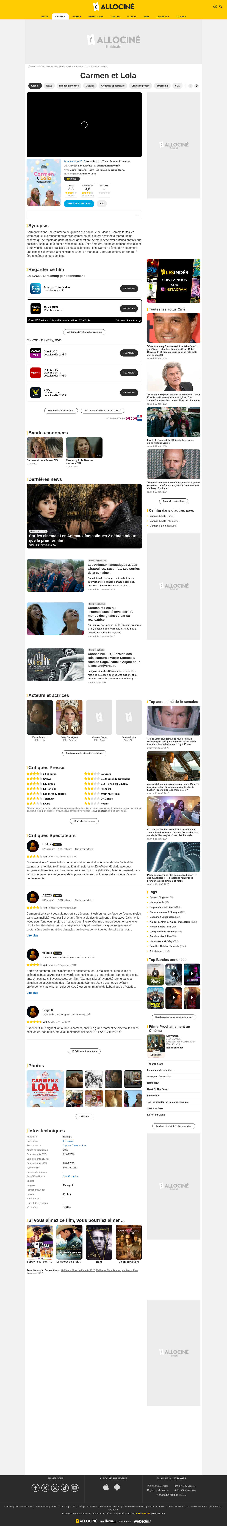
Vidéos (131, 16)
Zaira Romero (78, 169)
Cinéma (60, 16)
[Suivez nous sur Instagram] (55, 1488)
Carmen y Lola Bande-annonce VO (79, 461)
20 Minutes (49, 773)
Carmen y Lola (163, 525)
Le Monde (107, 798)
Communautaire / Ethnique (167, 912)
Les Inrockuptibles (54, 793)
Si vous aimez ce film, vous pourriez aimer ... (76, 1220)
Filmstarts (153, 1485)
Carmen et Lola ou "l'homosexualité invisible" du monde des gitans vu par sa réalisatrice (110, 614)
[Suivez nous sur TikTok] (65, 1488)
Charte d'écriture (176, 1506)
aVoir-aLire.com (110, 793)
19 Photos (84, 1116)
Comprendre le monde (166, 931)
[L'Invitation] (156, 1046)
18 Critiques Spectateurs (84, 1051)
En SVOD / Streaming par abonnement (56, 276)
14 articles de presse (84, 821)
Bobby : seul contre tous (42, 1261)
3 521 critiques (67, 957)
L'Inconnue (153, 1095)
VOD (146, 16)
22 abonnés (48, 1014)
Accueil (31, 66)
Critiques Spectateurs (52, 835)
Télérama (48, 798)
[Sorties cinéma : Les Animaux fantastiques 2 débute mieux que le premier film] (84, 516)
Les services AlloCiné (197, 1506)
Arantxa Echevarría (79, 165)
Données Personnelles (134, 1506)
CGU (64, 1506)
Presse (71, 185)
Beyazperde (154, 1490)
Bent (99, 1261)
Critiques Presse (46, 767)
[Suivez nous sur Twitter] (45, 1488)
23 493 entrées (70, 1176)
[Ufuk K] (33, 846)
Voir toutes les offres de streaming (84, 332)
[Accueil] (113, 6)
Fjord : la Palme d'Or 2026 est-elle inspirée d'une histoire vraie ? (170, 441)
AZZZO (47, 895)
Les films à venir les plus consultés (174, 1126)
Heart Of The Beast (157, 1089)
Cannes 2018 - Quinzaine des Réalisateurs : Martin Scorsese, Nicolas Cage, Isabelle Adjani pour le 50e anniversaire (114, 660)
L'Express (49, 783)
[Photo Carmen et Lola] (45, 1088)
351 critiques (63, 1014)
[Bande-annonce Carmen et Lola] (44, 182)
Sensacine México (167, 1494)
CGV (72, 1506)
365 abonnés (49, 900)
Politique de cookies (87, 1506)
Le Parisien (50, 788)
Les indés (162, 16)
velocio (47, 952)
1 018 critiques (65, 900)
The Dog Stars (155, 1063)
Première (106, 788)
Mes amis (104, 185)
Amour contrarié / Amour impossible (173, 922)
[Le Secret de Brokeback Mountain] (69, 1242)
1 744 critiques (65, 849)
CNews (47, 778)
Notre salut (153, 1083)
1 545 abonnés (49, 957)
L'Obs (46, 803)
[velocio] (33, 955)
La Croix (106, 773)
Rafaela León (129, 737)
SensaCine (181, 1485)
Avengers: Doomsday (159, 1076)
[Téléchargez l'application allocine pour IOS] (108, 1486)
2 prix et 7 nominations (75, 1145)
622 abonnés (49, 849)
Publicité (55, 1506)
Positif (105, 803)
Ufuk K (47, 844)
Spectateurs (87, 185)
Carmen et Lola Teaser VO (42, 460)
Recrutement (41, 1506)
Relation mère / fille (163, 926)
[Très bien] (34, 773)
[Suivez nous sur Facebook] (36, 1488)
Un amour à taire (128, 1261)
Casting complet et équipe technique (84, 753)
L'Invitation (172, 1035)
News (44, 16)
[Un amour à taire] (129, 1242)
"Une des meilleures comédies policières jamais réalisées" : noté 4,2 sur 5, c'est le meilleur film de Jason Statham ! (173, 485)
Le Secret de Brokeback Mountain (77, 1261)
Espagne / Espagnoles (165, 917)
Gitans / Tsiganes (161, 897)
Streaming (95, 16)
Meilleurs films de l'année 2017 (78, 1270)
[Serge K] (33, 1012)
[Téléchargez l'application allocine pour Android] (119, 1486)
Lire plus (32, 935)
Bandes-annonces (48, 432)
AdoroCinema (182, 1490)
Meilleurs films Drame (108, 1270)
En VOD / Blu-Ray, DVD (44, 340)
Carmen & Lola (162, 516)
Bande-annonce (174, 1047)
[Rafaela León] (129, 717)
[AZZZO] (33, 897)
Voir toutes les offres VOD (61, 410)
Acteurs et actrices (48, 695)
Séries (76, 16)
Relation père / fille (163, 936)
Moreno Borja (116, 169)
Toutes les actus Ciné (174, 501)
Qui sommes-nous (23, 1506)
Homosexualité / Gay (164, 941)
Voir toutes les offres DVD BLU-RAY (102, 410)
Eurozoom (68, 1141)
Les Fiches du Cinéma (114, 783)
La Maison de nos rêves (160, 1070)
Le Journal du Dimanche (115, 778)
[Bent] (99, 1242)
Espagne (67, 1136)
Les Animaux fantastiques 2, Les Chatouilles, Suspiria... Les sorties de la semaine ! (114, 568)
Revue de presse (99, 811)
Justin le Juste (155, 1108)
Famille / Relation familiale (168, 946)
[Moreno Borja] (99, 717)
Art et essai (160, 951)
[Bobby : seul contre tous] (40, 1242)
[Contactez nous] (75, 1488)
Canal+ (181, 16)
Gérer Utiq (215, 1506)
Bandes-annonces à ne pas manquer (173, 1017)
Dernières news (45, 479)
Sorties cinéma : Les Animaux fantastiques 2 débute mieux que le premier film (82, 538)
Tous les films (52, 66)
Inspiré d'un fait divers (165, 907)
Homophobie (159, 902)
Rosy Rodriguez (97, 169)
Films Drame (65, 66)
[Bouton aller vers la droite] (196, 86)
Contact (8, 1506)
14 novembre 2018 (75, 161)
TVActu (115, 16)
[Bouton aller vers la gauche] (190, 86)
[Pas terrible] (92, 798)
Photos (36, 1065)
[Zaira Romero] (40, 717)
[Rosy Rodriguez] (69, 717)
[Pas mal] (34, 803)
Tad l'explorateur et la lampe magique (168, 1102)
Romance (124, 161)
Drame (114, 161)
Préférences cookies (110, 1506)
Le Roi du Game (156, 1114)
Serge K (47, 1010)
